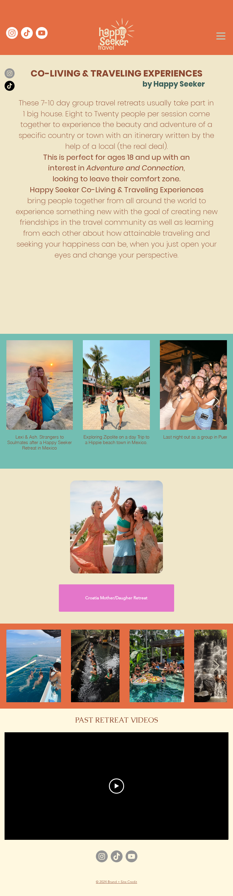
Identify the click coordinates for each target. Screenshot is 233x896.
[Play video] (116, 786)
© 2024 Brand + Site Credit (116, 882)
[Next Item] (216, 401)
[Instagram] (102, 856)
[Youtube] (131, 856)
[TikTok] (117, 856)
